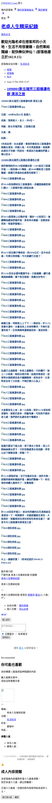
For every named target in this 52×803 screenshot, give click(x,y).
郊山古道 (23, 609)
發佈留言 (6, 637)
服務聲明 (31, 759)
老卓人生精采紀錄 (19, 26)
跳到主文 (5, 34)
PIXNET (13, 756)
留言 (37, 595)
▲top (3, 614)
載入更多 (6, 620)
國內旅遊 (23, 605)
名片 (9, 77)
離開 (16, 797)
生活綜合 (24, 64)
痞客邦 (31, 595)
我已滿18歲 (7, 797)
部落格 (10, 73)
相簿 (9, 70)
